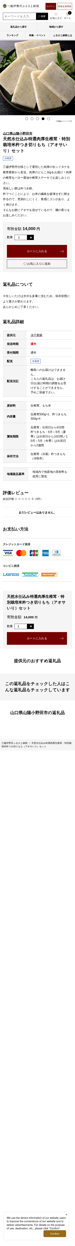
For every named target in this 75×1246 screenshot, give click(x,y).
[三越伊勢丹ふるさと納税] (21, 6)
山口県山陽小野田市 (17, 133)
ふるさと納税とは (62, 35)
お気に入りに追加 (38, 263)
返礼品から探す (18, 26)
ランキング (12, 35)
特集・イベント (37, 35)
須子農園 (36, 335)
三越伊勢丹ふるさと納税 (14, 743)
